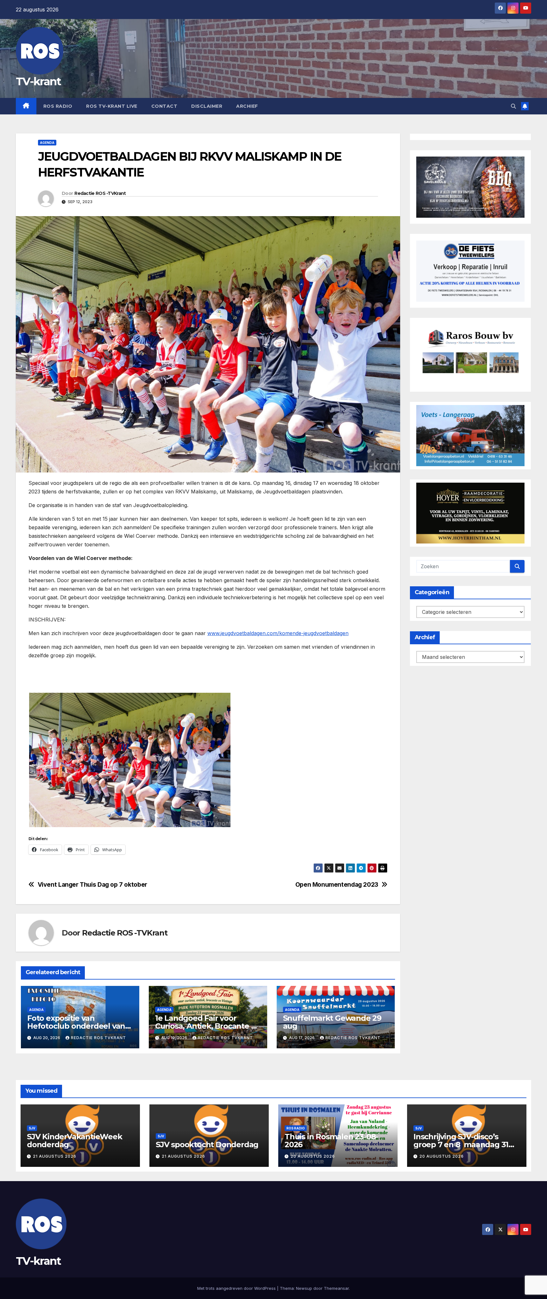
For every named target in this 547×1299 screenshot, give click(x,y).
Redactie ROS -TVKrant (100, 193)
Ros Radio (57, 106)
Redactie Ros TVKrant (98, 1037)
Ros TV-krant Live (111, 106)
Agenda (47, 143)
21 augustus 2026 (54, 1156)
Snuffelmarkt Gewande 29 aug (332, 1022)
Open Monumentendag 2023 (336, 884)
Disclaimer (206, 106)
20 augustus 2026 (313, 1156)
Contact (164, 106)
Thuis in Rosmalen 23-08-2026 (331, 1140)
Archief (247, 106)
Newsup (304, 1288)
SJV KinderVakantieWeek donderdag (74, 1140)
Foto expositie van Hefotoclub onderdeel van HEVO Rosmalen (76, 1026)
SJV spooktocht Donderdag (207, 1144)
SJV (32, 1128)
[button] (513, 106)
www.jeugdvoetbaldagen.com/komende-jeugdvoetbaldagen (278, 633)
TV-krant (38, 81)
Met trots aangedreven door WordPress (237, 1288)
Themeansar (336, 1288)
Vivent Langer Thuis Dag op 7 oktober (92, 884)
